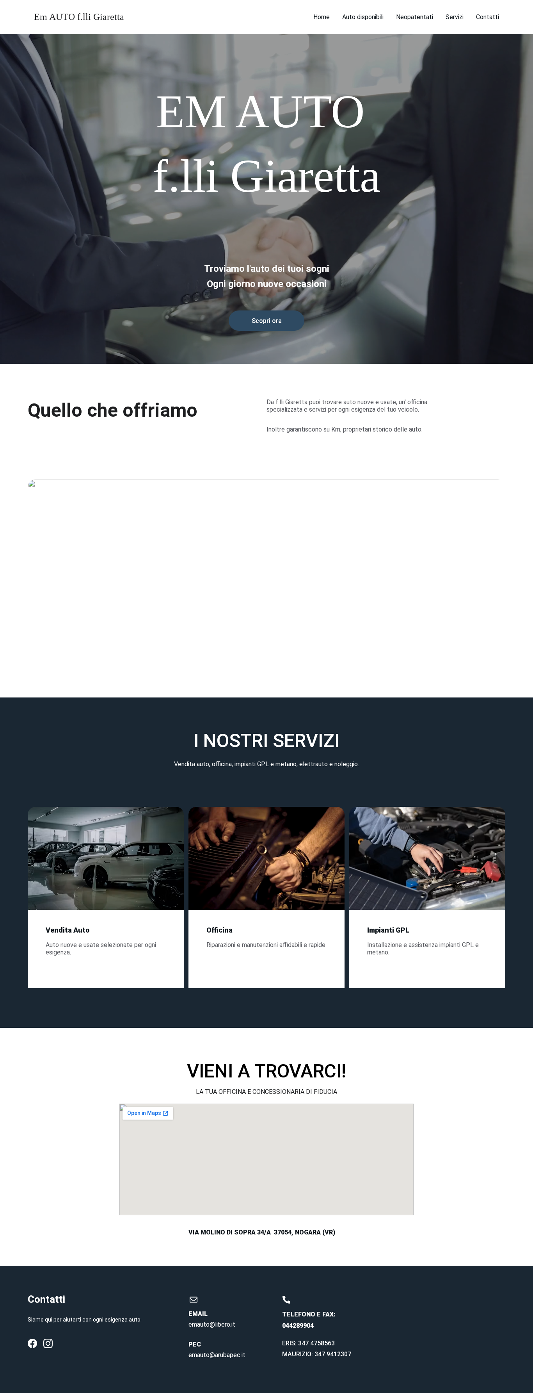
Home (321, 17)
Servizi (455, 17)
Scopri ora (267, 321)
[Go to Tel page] (286, 1300)
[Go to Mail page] (193, 1300)
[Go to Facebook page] (32, 1343)
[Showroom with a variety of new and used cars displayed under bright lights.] (106, 866)
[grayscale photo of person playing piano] (266, 866)
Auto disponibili (363, 17)
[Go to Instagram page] (48, 1343)
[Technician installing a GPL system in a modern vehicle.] (427, 866)
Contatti (487, 17)
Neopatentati (414, 17)
